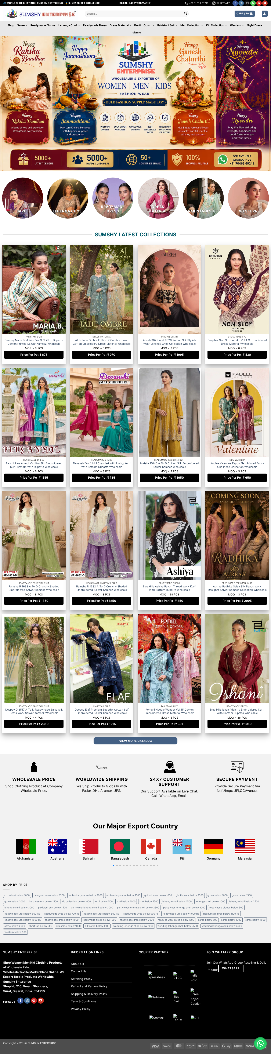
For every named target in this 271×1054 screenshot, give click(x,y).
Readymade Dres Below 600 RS (22, 913)
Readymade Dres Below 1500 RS (22, 919)
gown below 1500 (242, 895)
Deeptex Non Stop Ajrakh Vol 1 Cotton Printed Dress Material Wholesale (237, 342)
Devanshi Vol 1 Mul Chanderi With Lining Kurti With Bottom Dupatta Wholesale (101, 465)
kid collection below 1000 (76, 901)
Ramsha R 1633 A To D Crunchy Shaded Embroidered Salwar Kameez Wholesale (33, 588)
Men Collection (190, 25)
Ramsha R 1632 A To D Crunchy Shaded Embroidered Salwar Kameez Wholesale (101, 588)
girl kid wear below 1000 (158, 895)
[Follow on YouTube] (265, 3)
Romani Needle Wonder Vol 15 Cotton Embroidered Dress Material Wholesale (169, 711)
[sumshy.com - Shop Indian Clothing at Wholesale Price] (40, 14)
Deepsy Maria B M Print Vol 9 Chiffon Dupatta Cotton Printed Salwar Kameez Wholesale (34, 342)
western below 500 (15, 932)
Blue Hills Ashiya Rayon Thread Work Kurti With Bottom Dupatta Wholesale (169, 588)
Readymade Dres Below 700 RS (61, 913)
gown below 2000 (14, 901)
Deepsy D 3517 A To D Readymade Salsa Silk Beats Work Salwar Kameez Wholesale (34, 711)
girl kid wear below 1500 (189, 895)
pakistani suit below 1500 (52, 907)
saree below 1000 (231, 919)
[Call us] (253, 3)
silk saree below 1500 (97, 925)
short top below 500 (40, 925)
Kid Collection (215, 25)
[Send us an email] (247, 3)
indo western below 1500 (43, 901)
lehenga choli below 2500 (244, 901)
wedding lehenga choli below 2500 (178, 925)
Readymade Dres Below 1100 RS (221, 913)
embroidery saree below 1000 (85, 895)
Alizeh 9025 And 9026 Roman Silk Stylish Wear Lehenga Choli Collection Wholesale (169, 342)
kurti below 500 (104, 901)
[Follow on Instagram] (241, 3)
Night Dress (254, 25)
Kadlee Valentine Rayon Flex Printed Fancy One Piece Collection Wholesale (237, 465)
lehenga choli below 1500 (177, 901)
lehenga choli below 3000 (19, 907)
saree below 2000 (14, 925)
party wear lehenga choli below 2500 (138, 907)
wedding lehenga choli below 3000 (222, 925)
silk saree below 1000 (68, 925)
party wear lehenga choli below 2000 (92, 907)
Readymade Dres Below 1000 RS (181, 913)
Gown (147, 25)
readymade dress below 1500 (99, 919)
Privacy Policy (80, 1009)
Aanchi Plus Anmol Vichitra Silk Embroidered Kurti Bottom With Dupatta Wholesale (34, 465)
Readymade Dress (95, 25)
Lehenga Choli (67, 25)
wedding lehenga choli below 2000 (133, 925)
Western (235, 25)
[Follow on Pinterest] (259, 3)
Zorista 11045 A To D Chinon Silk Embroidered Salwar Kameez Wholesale (169, 465)
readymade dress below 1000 (62, 919)
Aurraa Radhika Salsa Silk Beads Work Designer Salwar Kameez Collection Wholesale (237, 588)
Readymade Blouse (42, 25)
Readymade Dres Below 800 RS (101, 913)
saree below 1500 (255, 919)
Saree (21, 25)
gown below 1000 (217, 895)
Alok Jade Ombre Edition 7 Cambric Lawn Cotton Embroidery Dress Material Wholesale (101, 342)
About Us (77, 964)
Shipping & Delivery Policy (89, 994)
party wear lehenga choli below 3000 (184, 907)
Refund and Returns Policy (89, 986)
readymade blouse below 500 (226, 907)
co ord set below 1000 (17, 895)
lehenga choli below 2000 (210, 901)
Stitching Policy (81, 979)
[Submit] (185, 14)
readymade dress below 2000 (137, 919)
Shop (10, 25)
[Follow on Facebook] (235, 3)
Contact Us (78, 971)
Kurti (137, 25)
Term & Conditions (83, 1001)
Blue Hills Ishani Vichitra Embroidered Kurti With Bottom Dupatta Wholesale (237, 711)
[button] (244, 14)
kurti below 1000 (126, 901)
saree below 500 (207, 919)
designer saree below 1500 (49, 895)
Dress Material (119, 25)
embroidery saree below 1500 (123, 895)
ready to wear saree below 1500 (176, 919)
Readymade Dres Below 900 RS (141, 913)
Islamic (136, 32)
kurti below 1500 (149, 901)
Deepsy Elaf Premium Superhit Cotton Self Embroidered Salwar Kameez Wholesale (102, 711)
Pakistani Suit (166, 25)
